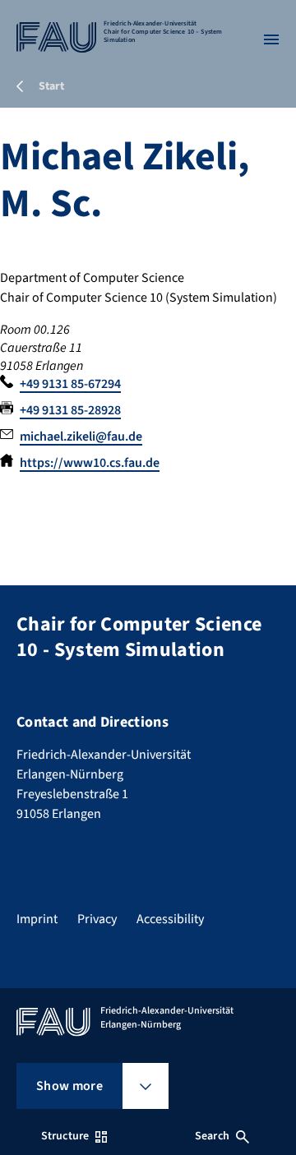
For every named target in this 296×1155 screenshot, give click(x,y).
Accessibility (170, 919)
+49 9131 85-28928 (70, 410)
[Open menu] (271, 39)
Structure (65, 1136)
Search (212, 1136)
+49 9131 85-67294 (70, 384)
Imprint (37, 919)
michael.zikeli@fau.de (81, 436)
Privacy (97, 919)
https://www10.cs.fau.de (90, 463)
